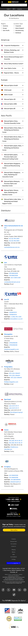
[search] (14, 5)
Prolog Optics (8, 367)
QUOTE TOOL (12, 514)
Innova (6, 430)
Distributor (18, 32)
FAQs (13, 554)
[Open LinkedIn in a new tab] (19, 590)
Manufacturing (19, 30)
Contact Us (19, 9)
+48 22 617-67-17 (14, 406)
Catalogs (14, 559)
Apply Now (13, 563)
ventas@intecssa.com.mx (12, 247)
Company (13, 539)
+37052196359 (13, 343)
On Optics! (7, 467)
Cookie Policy (15, 574)
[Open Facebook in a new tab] (3, 590)
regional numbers (15, 501)
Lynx (5, 262)
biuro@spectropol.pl (16, 412)
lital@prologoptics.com (11, 382)
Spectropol (7, 399)
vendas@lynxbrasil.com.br (12, 282)
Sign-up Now (14, 530)
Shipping (13, 549)
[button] (12, 499)
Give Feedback (13, 556)
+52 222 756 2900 (14, 238)
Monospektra (8, 334)
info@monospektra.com (11, 349)
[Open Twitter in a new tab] (8, 590)
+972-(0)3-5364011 (14, 373)
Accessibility (16, 575)
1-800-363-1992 (12, 499)
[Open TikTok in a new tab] (14, 595)
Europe (5, 28)
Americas (5, 26)
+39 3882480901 (16, 479)
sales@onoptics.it (15, 482)
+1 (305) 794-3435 (16, 317)
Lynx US (6, 299)
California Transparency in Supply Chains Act (13, 579)
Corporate (18, 26)
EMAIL (14, 508)
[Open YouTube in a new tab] (14, 590)
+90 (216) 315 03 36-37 (15, 440)
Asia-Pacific (6, 30)
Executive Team (13, 541)
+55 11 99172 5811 (16, 277)
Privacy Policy (8, 574)
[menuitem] (2, 2)
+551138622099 (13, 273)
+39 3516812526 (13, 475)
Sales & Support (19, 28)
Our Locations (14, 543)
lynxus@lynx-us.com (16, 319)
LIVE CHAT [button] (14, 505)
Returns (13, 552)
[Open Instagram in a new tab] (24, 590)
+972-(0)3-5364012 (16, 377)
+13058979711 (13, 312)
